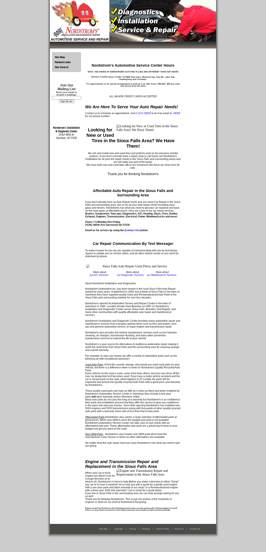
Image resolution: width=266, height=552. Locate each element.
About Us (179, 529)
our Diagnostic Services (130, 275)
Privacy (132, 529)
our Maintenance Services (161, 275)
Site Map (103, 529)
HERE (176, 113)
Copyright (118, 529)
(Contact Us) (131, 230)
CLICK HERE (143, 113)
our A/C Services (99, 275)
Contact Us (195, 529)
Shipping (146, 529)
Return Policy (162, 529)
